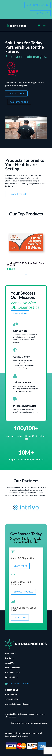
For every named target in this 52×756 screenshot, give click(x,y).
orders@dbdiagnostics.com (17, 704)
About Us (9, 663)
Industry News (11, 677)
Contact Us (20, 617)
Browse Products (17, 194)
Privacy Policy (10, 733)
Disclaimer (24, 736)
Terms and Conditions (29, 733)
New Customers (12, 667)
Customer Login (12, 672)
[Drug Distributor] (12, 76)
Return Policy (10, 736)
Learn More (20, 313)
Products (9, 658)
